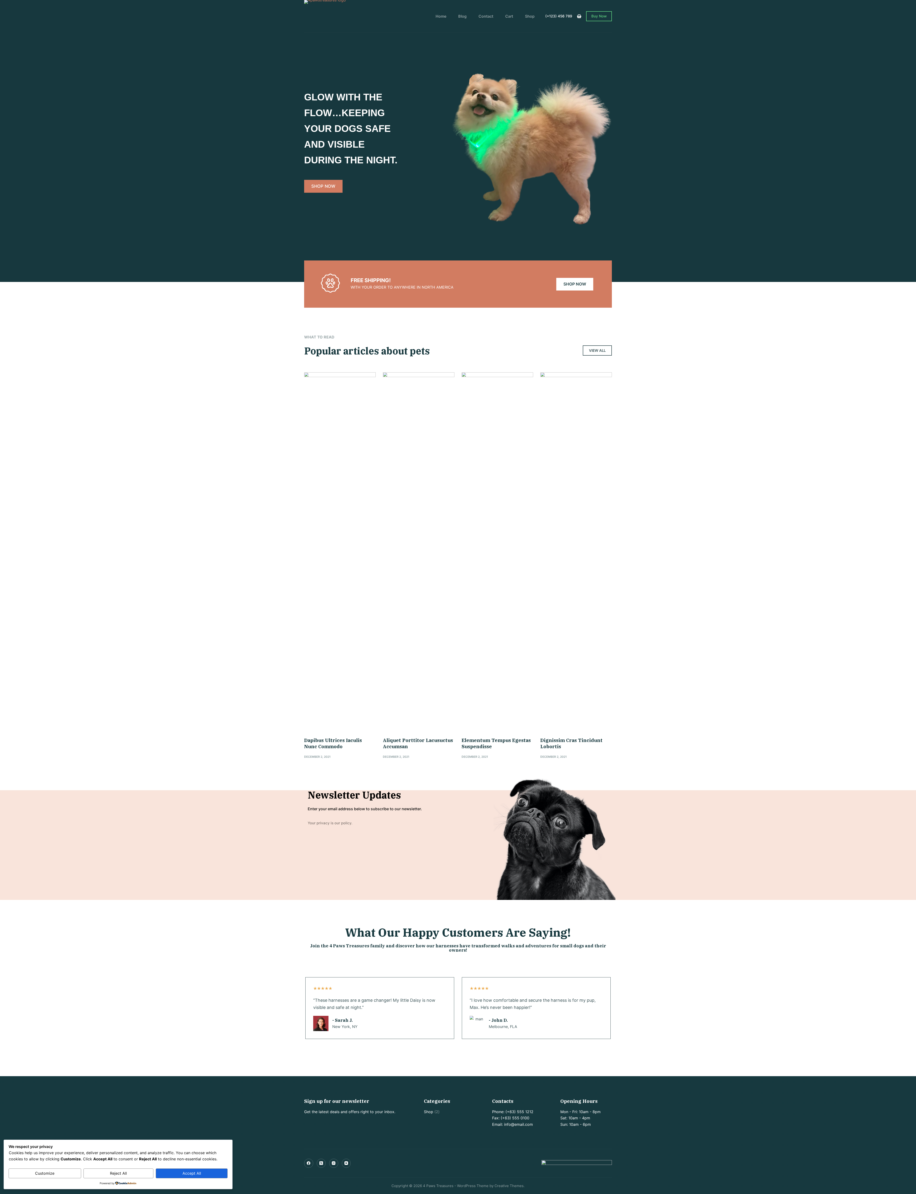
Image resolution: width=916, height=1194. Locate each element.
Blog (462, 16)
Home (441, 16)
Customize (44, 1173)
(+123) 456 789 (558, 16)
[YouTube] (346, 1163)
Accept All (191, 1173)
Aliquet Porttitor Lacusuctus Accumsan (418, 743)
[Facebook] (308, 1163)
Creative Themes (509, 1186)
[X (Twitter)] (321, 1163)
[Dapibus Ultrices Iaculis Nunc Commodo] (340, 551)
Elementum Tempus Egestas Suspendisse (496, 743)
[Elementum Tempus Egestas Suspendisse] (497, 551)
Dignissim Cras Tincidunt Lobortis (571, 743)
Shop (530, 16)
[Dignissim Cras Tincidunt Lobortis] (576, 551)
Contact (486, 16)
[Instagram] (333, 1163)
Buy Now (599, 16)
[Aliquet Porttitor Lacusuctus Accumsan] (418, 551)
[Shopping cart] (579, 16)
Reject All (118, 1173)
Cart (509, 16)
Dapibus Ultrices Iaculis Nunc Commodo (333, 743)
